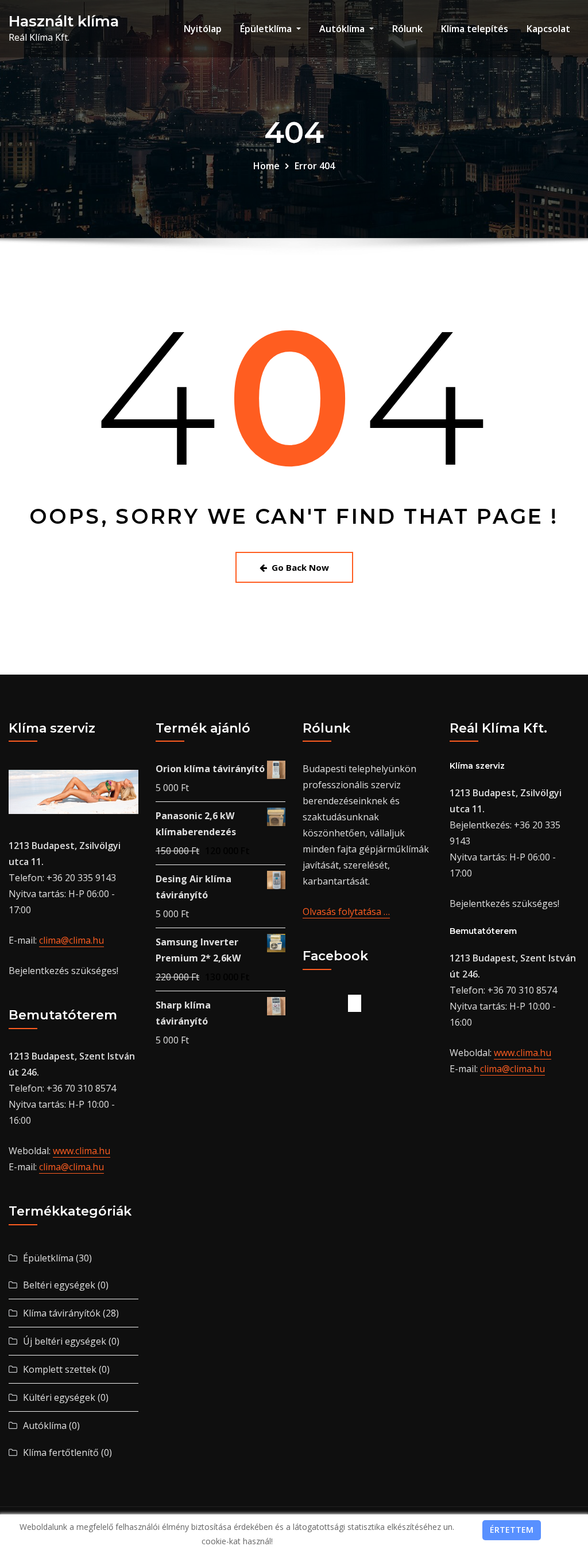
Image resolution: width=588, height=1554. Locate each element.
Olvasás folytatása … (346, 911)
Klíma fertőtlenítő (61, 1452)
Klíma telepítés (474, 28)
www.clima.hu (81, 1150)
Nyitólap (203, 28)
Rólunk (407, 28)
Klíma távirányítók (61, 1313)
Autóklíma (343, 28)
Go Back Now (300, 567)
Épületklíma (267, 28)
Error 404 (315, 165)
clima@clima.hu (71, 940)
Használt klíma (64, 21)
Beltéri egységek (59, 1285)
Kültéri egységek (59, 1397)
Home (266, 165)
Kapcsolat (548, 28)
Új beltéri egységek (64, 1341)
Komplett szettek (59, 1369)
